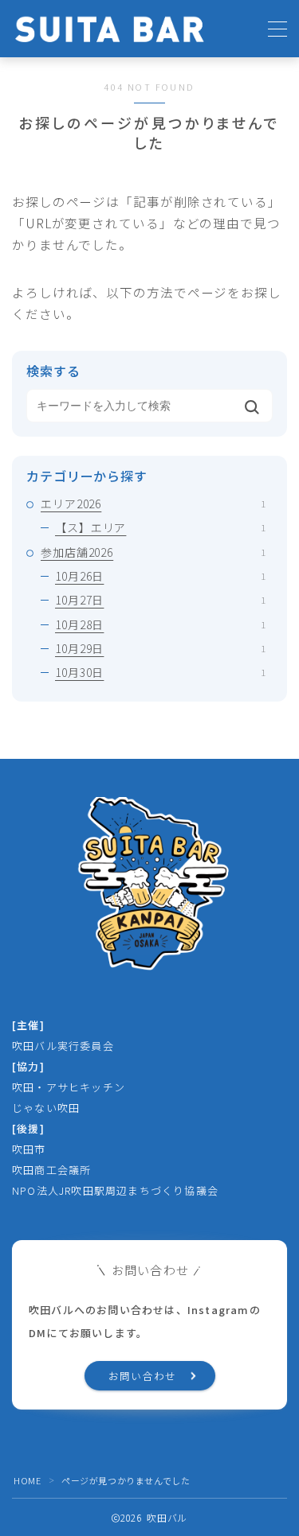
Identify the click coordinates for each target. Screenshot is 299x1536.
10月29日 (160, 648)
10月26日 (160, 576)
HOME (27, 1480)
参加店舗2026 (153, 552)
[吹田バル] (109, 29)
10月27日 (160, 600)
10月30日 (160, 672)
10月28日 (160, 624)
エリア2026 (153, 503)
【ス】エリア (160, 527)
